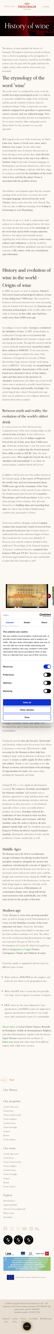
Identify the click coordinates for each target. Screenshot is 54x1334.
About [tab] (44, 622)
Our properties (12, 1101)
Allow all (27, 702)
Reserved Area (6, 1320)
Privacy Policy (23, 1320)
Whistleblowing (45, 1318)
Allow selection (27, 710)
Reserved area (10, 6)
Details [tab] (27, 622)
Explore (7, 1195)
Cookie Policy (15, 1320)
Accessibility (33, 1318)
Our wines (9, 1148)
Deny (27, 717)
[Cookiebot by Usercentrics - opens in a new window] (39, 615)
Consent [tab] (10, 622)
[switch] (47, 675)
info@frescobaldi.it (21, 1312)
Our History (10, 1090)
